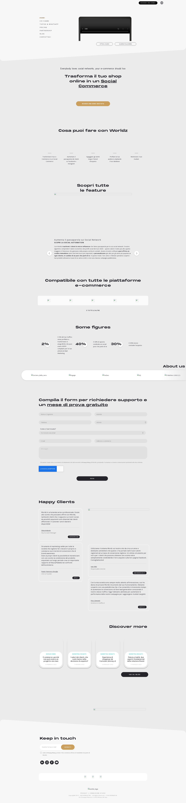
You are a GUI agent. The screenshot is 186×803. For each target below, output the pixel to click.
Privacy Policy (86, 462)
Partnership (46, 30)
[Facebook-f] (52, 762)
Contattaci (45, 37)
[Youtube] (57, 762)
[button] (104, 44)
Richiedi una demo (148, 3)
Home (42, 18)
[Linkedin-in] (42, 762)
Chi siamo (44, 21)
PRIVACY (84, 793)
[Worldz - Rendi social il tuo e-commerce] (23, 3)
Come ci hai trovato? (48, 429)
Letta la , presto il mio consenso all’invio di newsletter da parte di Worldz (66, 754)
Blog (42, 34)
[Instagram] (47, 762)
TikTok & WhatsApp (49, 24)
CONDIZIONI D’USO (97, 793)
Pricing (43, 27)
